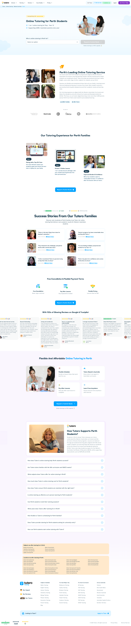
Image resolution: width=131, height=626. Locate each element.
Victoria (99, 585)
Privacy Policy (114, 622)
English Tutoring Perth (28, 552)
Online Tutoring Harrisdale (50, 564)
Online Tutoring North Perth (29, 573)
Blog (42, 605)
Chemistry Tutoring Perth (29, 549)
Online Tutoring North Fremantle (30, 571)
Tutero (3, 6)
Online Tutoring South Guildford (73, 569)
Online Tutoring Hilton (71, 564)
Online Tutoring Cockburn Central (52, 563)
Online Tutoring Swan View (72, 571)
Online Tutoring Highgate (71, 560)
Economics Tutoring (45, 600)
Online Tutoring (9, 6)
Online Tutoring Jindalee (93, 563)
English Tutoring (44, 587)
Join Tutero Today (124, 3)
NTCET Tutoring (82, 602)
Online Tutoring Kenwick (93, 564)
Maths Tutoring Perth (49, 547)
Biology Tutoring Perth (28, 547)
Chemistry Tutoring (45, 592)
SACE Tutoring (81, 597)
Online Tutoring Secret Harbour (51, 573)
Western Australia (18, 6)
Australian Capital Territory (103, 600)
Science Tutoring (45, 590)
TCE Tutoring (81, 600)
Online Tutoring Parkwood (50, 569)
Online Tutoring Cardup (29, 564)
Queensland (100, 590)
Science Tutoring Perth (50, 550)
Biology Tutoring (44, 595)
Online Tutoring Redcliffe (50, 571)
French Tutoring (44, 602)
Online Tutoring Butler (28, 561)
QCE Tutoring (81, 592)
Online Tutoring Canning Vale (30, 563)
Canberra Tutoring (63, 600)
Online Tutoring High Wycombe (73, 561)
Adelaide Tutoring (63, 595)
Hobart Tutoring (63, 597)
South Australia (100, 595)
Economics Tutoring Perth (29, 550)
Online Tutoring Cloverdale (50, 561)
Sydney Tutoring (63, 587)
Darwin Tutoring (63, 602)
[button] (14, 2)
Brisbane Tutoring (63, 590)
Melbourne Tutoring (64, 585)
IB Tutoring (80, 585)
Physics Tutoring (45, 597)
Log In (114, 3)
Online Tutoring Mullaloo (29, 569)
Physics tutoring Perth (49, 549)
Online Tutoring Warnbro (71, 573)
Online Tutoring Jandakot (93, 561)
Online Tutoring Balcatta (29, 560)
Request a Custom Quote (64, 189)
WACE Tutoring (82, 595)
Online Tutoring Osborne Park (51, 568)
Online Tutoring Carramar (50, 560)
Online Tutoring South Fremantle (73, 568)
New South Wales (101, 587)
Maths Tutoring (44, 585)
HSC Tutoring (81, 590)
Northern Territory (101, 602)
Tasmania (99, 597)
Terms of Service (125, 622)
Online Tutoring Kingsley (29, 568)
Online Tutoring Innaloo (93, 560)
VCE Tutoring (81, 587)
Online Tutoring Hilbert (71, 563)
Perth (24, 6)
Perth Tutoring (62, 592)
